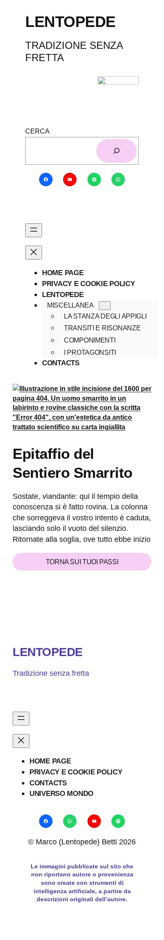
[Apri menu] (33, 230)
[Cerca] (116, 151)
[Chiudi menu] (33, 253)
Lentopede (48, 652)
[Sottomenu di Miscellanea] (105, 305)
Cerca (37, 131)
